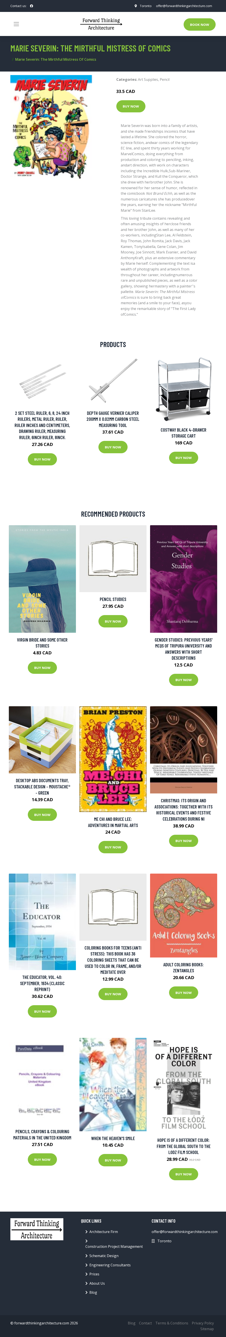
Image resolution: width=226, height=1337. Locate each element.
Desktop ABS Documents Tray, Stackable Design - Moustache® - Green (42, 786)
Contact (145, 1323)
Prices (94, 1274)
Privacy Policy (203, 1323)
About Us (97, 1283)
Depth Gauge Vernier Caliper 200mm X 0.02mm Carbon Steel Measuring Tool (113, 419)
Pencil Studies (113, 599)
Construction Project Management (114, 1246)
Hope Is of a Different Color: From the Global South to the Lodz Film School (184, 1146)
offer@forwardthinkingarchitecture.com (184, 6)
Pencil (165, 79)
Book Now (199, 24)
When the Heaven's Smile (113, 1138)
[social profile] (31, 6)
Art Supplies (148, 79)
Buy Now (131, 106)
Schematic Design (104, 1255)
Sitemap (207, 1328)
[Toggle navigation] (16, 24)
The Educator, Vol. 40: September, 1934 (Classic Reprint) (42, 983)
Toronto (146, 6)
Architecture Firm (103, 1231)
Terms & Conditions (171, 1323)
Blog (93, 1292)
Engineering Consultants (110, 1265)
